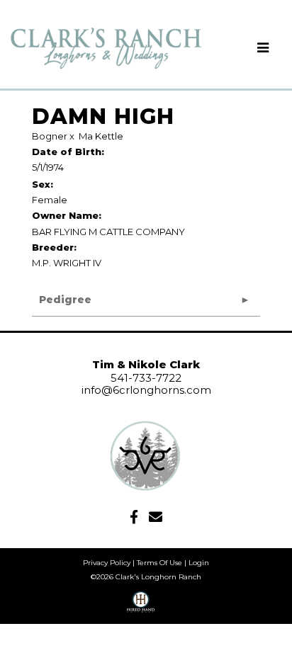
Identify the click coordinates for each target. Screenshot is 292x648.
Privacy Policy (106, 562)
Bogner (49, 136)
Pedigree (65, 299)
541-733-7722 (146, 378)
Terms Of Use (159, 562)
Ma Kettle (101, 136)
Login (199, 562)
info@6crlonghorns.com (146, 390)
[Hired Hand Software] (141, 607)
